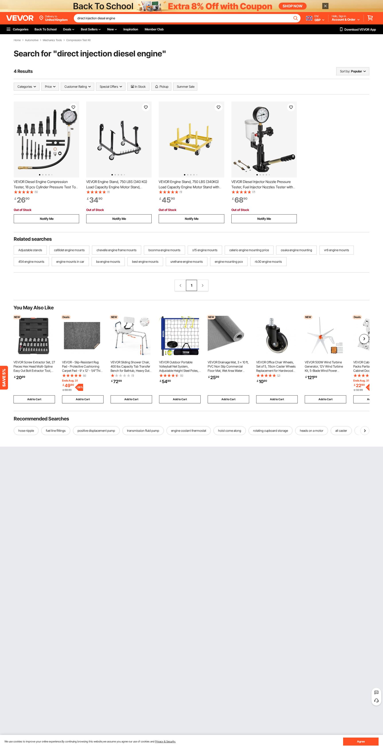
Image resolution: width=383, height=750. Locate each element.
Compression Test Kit (78, 40)
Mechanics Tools (52, 40)
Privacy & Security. (165, 741)
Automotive (31, 40)
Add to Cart (34, 399)
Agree (361, 741)
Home (17, 40)
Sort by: (345, 71)
